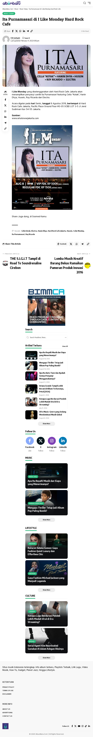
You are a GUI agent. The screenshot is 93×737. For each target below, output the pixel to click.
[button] (84, 3)
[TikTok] (85, 726)
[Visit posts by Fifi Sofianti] (6, 39)
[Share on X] (16, 31)
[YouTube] (79, 726)
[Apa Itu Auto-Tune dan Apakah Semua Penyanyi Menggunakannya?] (31, 375)
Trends (32, 611)
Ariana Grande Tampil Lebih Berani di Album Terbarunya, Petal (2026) (51, 389)
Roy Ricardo (30, 234)
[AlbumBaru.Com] (11, 3)
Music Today (9, 13)
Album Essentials (36, 503)
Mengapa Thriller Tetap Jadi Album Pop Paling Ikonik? (46, 509)
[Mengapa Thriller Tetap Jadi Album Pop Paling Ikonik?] (31, 365)
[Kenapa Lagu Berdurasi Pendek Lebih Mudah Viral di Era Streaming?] (31, 401)
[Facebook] (29, 444)
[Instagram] (51, 444)
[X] (41, 444)
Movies (32, 641)
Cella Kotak (25, 231)
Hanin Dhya (42, 231)
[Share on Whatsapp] (20, 31)
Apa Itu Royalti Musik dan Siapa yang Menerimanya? (44, 482)
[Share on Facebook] (12, 31)
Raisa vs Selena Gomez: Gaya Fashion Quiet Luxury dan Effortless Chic (43, 551)
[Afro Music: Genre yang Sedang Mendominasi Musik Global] (31, 414)
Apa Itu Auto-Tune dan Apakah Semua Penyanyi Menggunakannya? (52, 376)
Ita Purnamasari (18, 234)
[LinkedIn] (63, 444)
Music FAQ (33, 476)
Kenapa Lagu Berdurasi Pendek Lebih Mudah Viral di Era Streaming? (52, 402)
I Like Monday (78, 231)
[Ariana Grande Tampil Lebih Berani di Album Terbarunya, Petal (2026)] (31, 388)
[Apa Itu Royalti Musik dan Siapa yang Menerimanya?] (31, 355)
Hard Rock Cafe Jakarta (57, 231)
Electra (34, 231)
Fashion (32, 543)
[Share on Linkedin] (24, 31)
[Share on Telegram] (27, 31)
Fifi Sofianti (15, 38)
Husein (69, 231)
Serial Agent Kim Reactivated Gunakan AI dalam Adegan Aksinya (46, 647)
